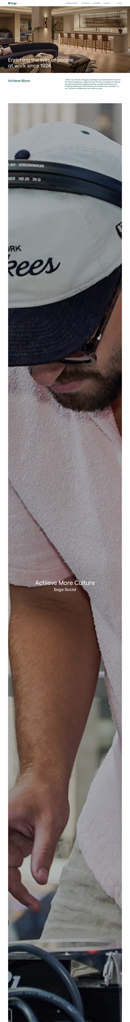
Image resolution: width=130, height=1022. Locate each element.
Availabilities (96, 3)
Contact (119, 3)
